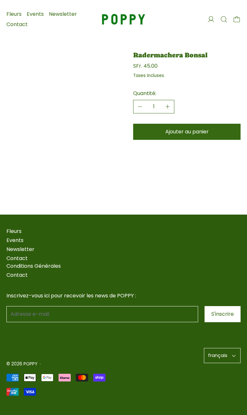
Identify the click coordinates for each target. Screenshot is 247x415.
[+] (167, 106)
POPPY (30, 364)
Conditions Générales (33, 266)
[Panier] (237, 19)
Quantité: (144, 93)
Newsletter (63, 14)
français (217, 355)
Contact (17, 24)
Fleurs (14, 14)
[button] (224, 19)
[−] (139, 106)
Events (35, 14)
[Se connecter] (211, 19)
